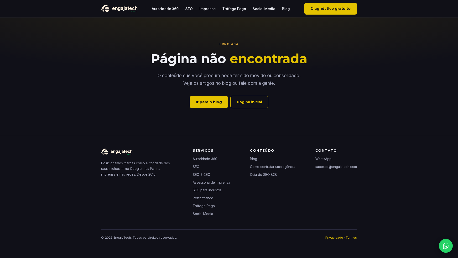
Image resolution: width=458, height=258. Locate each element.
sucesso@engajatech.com (336, 167)
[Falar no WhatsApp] (446, 246)
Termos (351, 237)
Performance (203, 198)
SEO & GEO (201, 174)
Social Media (264, 8)
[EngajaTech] (119, 8)
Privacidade (334, 237)
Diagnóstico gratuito (331, 8)
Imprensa (207, 8)
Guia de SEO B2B (263, 174)
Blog (286, 8)
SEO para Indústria (207, 190)
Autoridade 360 (165, 8)
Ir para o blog (209, 102)
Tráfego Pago (234, 8)
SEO (189, 8)
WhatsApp (323, 159)
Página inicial (249, 102)
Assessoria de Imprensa (211, 182)
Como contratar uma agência (272, 167)
